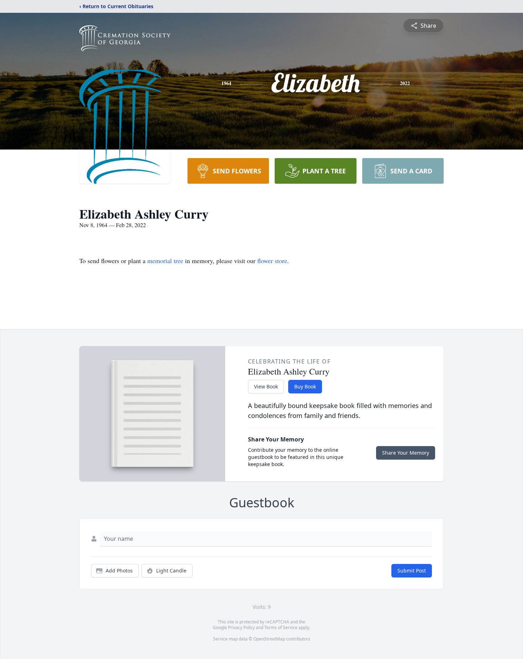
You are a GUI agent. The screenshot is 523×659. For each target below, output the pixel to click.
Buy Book (305, 386)
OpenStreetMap (269, 639)
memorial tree (165, 260)
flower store (272, 260)
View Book (266, 386)
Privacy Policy (241, 627)
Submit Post (411, 570)
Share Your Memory (405, 452)
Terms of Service (280, 627)
